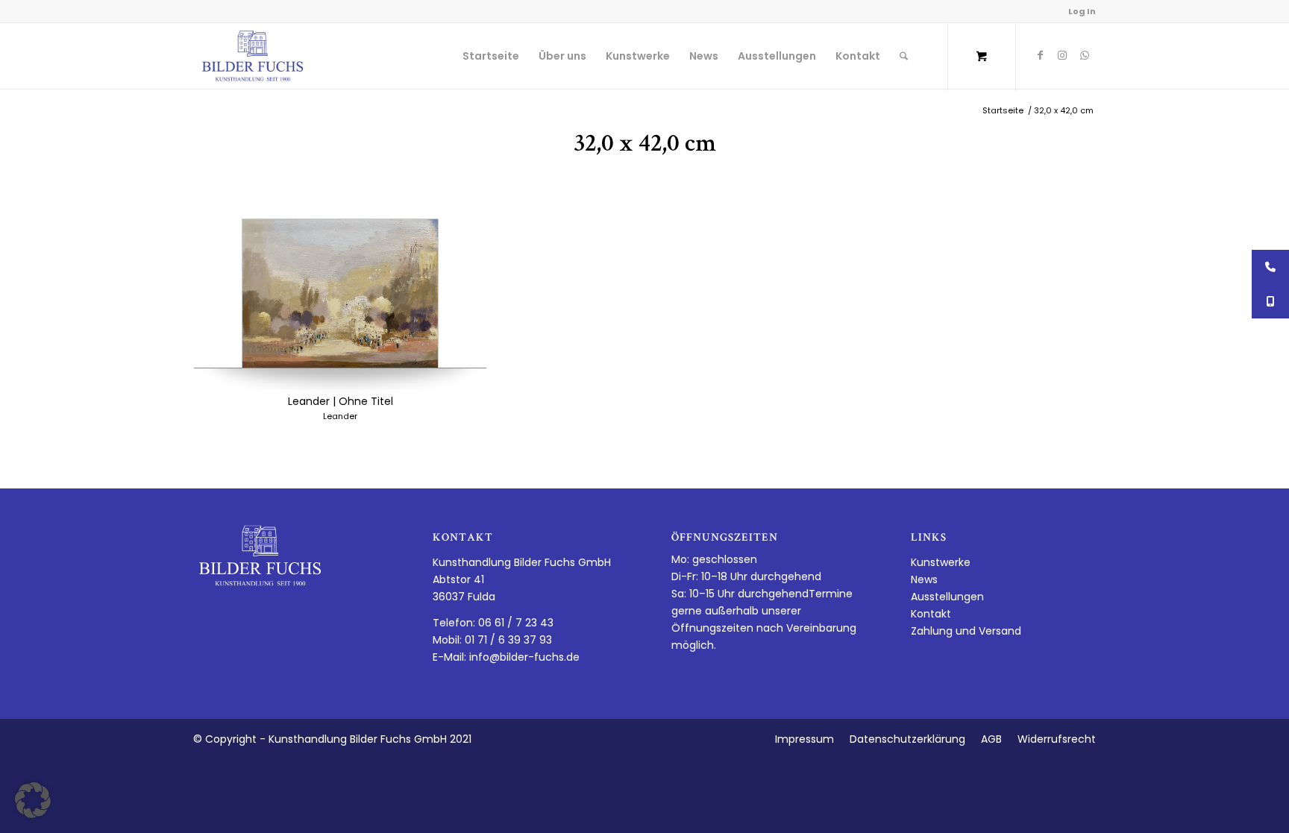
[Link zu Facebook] (1040, 55)
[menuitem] (491, 56)
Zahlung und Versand (966, 630)
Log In (1082, 11)
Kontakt (931, 613)
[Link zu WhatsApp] (1084, 55)
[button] (33, 800)
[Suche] (904, 56)
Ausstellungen (947, 596)
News (924, 579)
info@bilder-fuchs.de (524, 657)
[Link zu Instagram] (1062, 55)
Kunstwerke (940, 562)
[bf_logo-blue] (253, 56)
